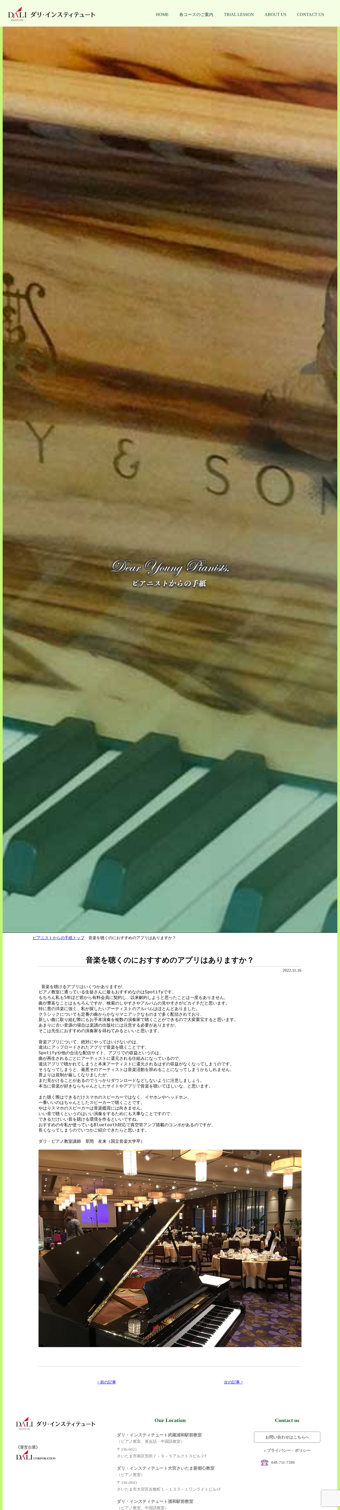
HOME (162, 14)
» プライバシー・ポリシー (287, 1450)
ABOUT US (275, 14)
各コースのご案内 (196, 14)
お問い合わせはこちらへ (287, 1437)
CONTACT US (310, 14)
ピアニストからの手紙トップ (58, 938)
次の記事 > (233, 1382)
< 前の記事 (106, 1382)
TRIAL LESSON (239, 14)
